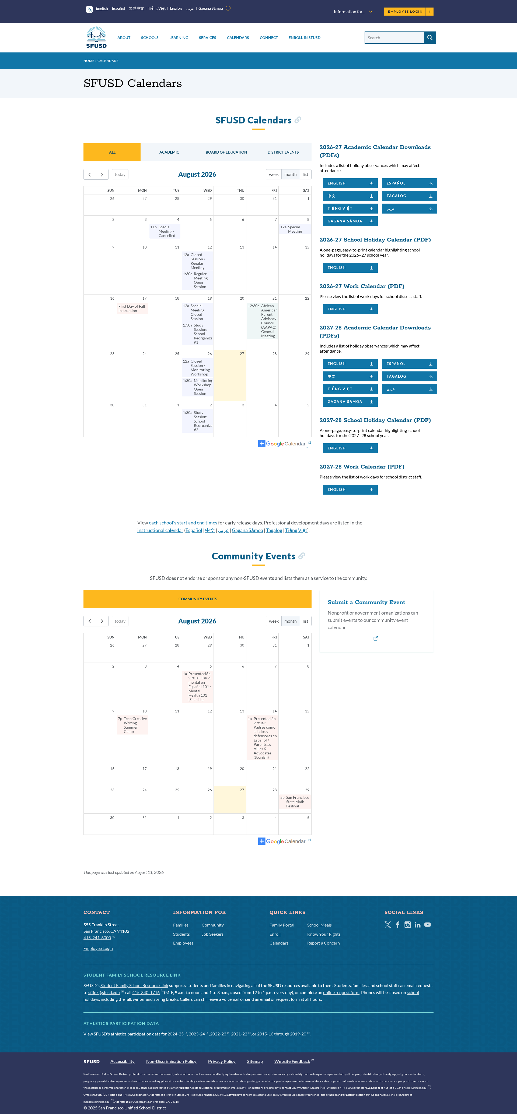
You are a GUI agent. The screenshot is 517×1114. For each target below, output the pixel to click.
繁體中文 (136, 8)
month (290, 174)
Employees (183, 942)
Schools (150, 37)
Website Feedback (292, 1061)
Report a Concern (323, 942)
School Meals (319, 924)
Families (180, 924)
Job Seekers (212, 933)
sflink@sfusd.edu (104, 992)
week (274, 174)
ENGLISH (337, 183)
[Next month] (102, 174)
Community (213, 924)
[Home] (96, 38)
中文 (332, 196)
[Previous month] (89, 174)
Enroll (275, 933)
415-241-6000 (97, 937)
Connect (269, 37)
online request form (341, 992)
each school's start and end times (183, 523)
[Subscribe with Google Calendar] (285, 444)
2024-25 (175, 1033)
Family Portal (282, 924)
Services (207, 37)
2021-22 (239, 1033)
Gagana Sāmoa (210, 8)
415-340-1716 (146, 992)
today (120, 174)
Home (89, 61)
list (305, 174)
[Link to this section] (297, 120)
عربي (391, 208)
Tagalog (175, 8)
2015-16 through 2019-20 (281, 1033)
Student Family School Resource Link (134, 985)
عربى (190, 8)
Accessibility (122, 1061)
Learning (178, 37)
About (123, 37)
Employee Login (405, 11)
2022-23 (218, 1033)
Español (118, 8)
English (102, 8)
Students (181, 933)
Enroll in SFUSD (304, 37)
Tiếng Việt (157, 8)
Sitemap (255, 1061)
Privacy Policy (222, 1061)
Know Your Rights (324, 933)
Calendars (238, 37)
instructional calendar (160, 530)
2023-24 (197, 1033)
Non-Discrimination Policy (171, 1061)
